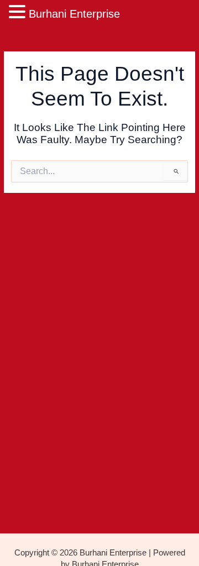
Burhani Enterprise (74, 14)
